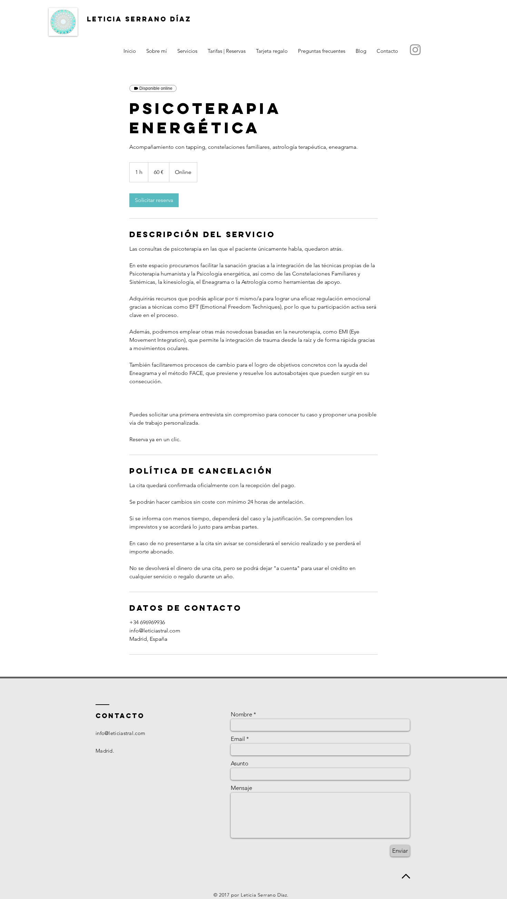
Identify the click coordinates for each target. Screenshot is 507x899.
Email (238, 739)
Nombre (241, 714)
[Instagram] (415, 49)
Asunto (239, 763)
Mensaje (241, 788)
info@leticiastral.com (120, 733)
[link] (154, 200)
